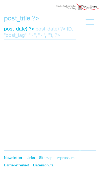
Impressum (65, 158)
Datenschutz (43, 165)
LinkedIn (91, 160)
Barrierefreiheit (16, 165)
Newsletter (13, 158)
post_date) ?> (19, 29)
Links (30, 158)
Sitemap (46, 158)
